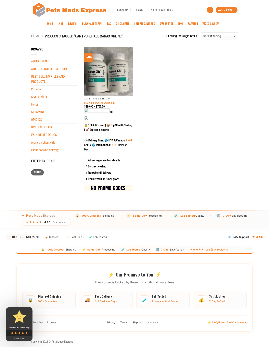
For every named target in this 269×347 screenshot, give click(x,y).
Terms (124, 322)
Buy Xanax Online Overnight (99, 103)
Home (49, 23)
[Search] (210, 10)
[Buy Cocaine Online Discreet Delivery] (69, 10)
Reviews (73, 23)
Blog (180, 23)
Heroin (35, 104)
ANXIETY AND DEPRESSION (49, 69)
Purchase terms (92, 23)
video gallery (210, 23)
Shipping (138, 322)
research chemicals (43, 142)
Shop (60, 23)
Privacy (111, 322)
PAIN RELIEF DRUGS (44, 135)
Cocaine (36, 89)
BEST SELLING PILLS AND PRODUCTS (48, 79)
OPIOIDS (36, 120)
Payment (193, 23)
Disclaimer (123, 23)
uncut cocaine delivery (45, 150)
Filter (37, 172)
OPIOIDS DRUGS (41, 127)
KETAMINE (38, 112)
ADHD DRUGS (40, 61)
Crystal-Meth (39, 97)
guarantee (166, 23)
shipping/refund (144, 23)
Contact (153, 322)
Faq (109, 23)
